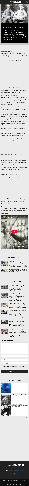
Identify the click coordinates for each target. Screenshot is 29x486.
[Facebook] (11, 474)
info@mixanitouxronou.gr (17, 470)
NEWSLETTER (22, 480)
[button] (27, 2)
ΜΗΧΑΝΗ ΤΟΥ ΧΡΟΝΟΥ (7, 480)
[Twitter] (14, 474)
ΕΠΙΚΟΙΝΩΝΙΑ (16, 480)
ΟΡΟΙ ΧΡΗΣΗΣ (14, 482)
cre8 (18, 484)
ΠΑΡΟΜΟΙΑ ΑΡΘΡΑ (15, 257)
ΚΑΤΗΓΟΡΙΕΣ (9, 24)
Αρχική (4, 24)
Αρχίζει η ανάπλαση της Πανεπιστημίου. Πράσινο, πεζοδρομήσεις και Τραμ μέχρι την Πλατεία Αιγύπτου (18, 270)
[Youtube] (18, 474)
